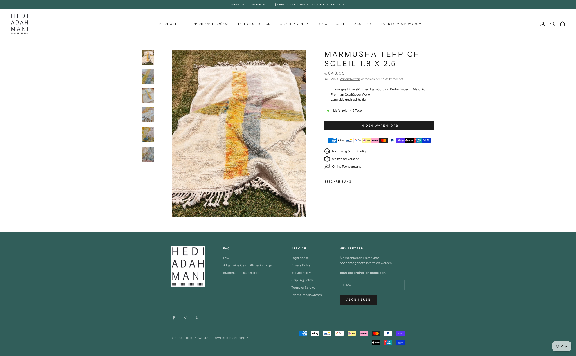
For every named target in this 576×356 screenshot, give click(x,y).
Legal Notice (300, 258)
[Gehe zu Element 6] (148, 154)
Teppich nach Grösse (208, 23)
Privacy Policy (300, 265)
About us (363, 23)
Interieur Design (254, 23)
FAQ (226, 258)
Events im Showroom (401, 23)
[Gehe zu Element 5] (148, 134)
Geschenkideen (294, 23)
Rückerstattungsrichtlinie (241, 273)
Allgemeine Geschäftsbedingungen (248, 265)
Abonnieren (358, 299)
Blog (323, 23)
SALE (340, 23)
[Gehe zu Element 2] (148, 76)
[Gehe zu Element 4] (148, 115)
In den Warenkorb (379, 125)
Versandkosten (350, 79)
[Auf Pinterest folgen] (197, 317)
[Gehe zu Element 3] (148, 95)
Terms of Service (303, 287)
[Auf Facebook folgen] (173, 317)
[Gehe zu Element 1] (148, 57)
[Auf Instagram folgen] (185, 317)
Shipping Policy (302, 280)
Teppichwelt (166, 23)
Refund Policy (301, 273)
